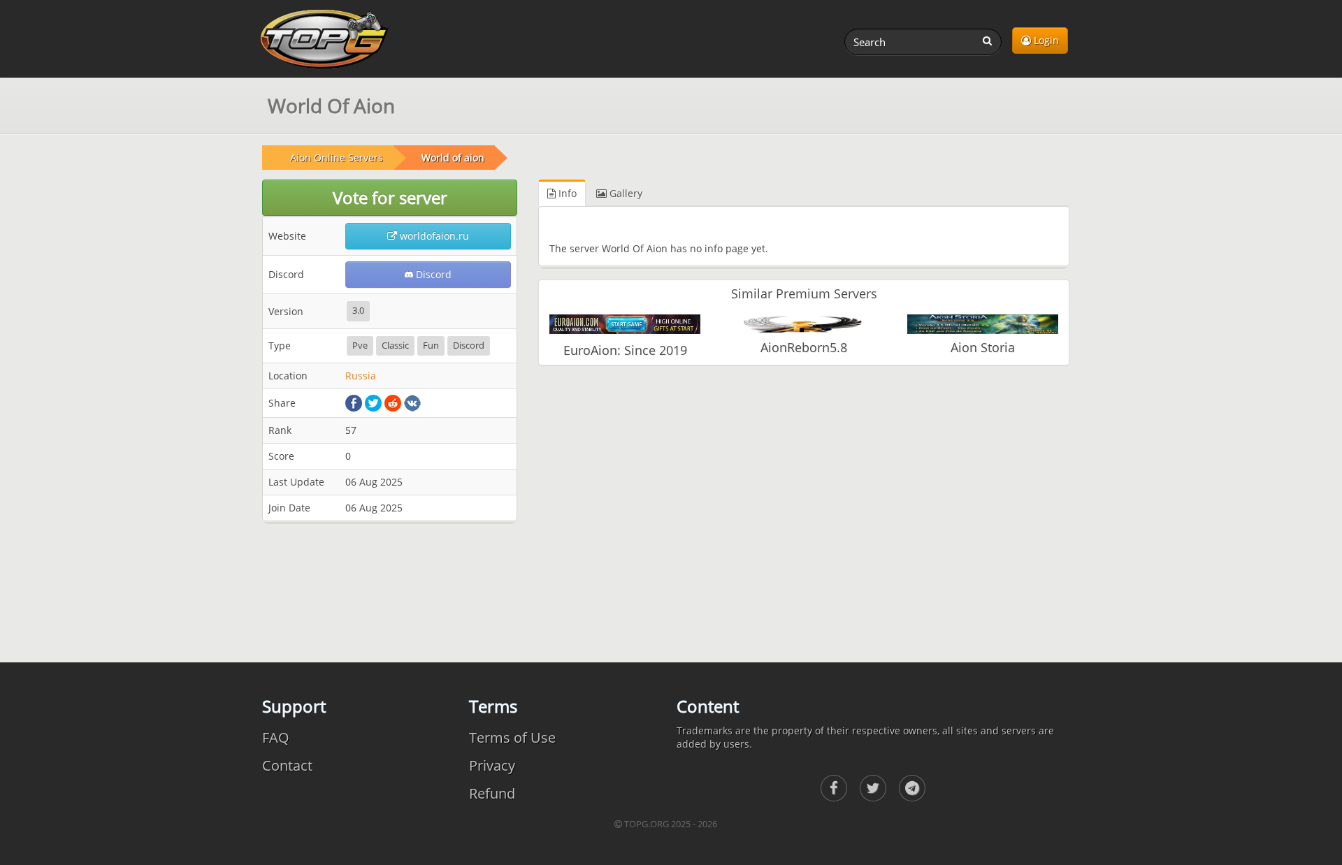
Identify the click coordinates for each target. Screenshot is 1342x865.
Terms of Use (512, 737)
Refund (492, 793)
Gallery (624, 193)
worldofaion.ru (433, 235)
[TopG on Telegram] (912, 788)
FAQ (275, 737)
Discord (432, 274)
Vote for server (390, 197)
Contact (287, 765)
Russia (360, 375)
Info (566, 193)
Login (1045, 40)
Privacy (492, 765)
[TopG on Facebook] (833, 788)
